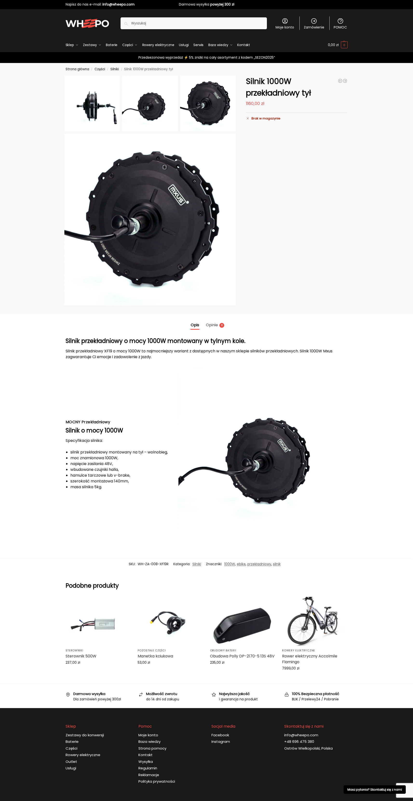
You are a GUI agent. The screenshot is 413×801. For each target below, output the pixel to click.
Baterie (72, 741)
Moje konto (285, 27)
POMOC (340, 27)
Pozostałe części (152, 650)
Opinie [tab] (214, 325)
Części (100, 69)
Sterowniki (74, 650)
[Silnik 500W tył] (340, 80)
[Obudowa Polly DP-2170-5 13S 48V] (242, 621)
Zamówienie (314, 27)
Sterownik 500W (81, 656)
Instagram (220, 741)
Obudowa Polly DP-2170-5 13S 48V (242, 656)
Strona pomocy (152, 748)
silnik (277, 564)
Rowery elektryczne (298, 650)
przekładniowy (259, 564)
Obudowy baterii (223, 650)
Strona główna (77, 69)
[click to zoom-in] (150, 220)
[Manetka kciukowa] (170, 621)
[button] (337, 45)
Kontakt (145, 754)
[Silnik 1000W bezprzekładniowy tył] (345, 80)
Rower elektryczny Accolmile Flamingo (309, 659)
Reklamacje (148, 774)
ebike (241, 564)
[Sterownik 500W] (98, 621)
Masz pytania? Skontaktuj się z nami (374, 789)
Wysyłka (145, 761)
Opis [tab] (195, 325)
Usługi (71, 768)
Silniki (114, 69)
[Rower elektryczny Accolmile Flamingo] (314, 621)
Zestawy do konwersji (85, 735)
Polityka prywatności (156, 781)
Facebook (220, 735)
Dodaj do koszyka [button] (97, 672)
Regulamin (147, 768)
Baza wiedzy (149, 741)
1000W (229, 564)
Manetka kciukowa (155, 656)
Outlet (71, 761)
